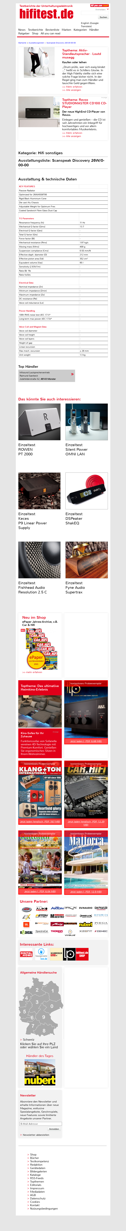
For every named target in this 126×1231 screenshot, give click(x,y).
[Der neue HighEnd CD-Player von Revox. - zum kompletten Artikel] (40, 118)
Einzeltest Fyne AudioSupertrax (75, 588)
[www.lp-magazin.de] (69, 963)
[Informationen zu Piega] (101, 925)
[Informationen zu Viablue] (70, 933)
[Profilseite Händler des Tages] (40, 1084)
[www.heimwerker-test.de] (56, 963)
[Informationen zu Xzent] (85, 933)
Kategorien (80, 30)
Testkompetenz (39, 1161)
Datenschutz (37, 1198)
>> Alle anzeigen (71, 90)
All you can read (50, 33)
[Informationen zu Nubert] (85, 925)
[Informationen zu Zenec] (101, 933)
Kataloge (35, 1175)
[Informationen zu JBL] (26, 925)
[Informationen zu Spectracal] (41, 933)
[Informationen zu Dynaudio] (85, 909)
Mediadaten (37, 1192)
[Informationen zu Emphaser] (101, 909)
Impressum (37, 1188)
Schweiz (28, 1040)
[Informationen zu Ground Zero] (70, 917)
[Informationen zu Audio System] (41, 909)
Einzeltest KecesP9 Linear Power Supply (32, 520)
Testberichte (35, 30)
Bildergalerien (38, 1171)
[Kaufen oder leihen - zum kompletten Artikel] (40, 70)
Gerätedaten (37, 1168)
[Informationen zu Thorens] (57, 933)
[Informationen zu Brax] (70, 909)
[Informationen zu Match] (41, 925)
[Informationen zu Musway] (70, 925)
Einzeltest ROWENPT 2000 (26, 449)
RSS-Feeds (37, 1178)
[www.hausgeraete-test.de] (41, 963)
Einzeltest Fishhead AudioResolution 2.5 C (32, 588)
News (22, 30)
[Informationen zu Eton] (41, 917)
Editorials (35, 1185)
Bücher (34, 1158)
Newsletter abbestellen (36, 1134)
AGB (33, 1195)
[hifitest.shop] (82, 963)
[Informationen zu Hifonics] (101, 917)
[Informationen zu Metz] (57, 925)
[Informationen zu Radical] (26, 933)
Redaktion (36, 1165)
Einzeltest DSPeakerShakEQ (74, 518)
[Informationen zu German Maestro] (57, 917)
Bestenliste (52, 30)
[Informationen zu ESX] (26, 917)
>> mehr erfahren (32, 672)
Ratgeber (24, 33)
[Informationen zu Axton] (57, 909)
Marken (66, 30)
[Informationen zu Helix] (85, 917)
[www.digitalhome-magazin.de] (26, 963)
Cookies (35, 1202)
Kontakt (34, 1205)
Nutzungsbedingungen (44, 1208)
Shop (35, 33)
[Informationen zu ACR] (26, 909)
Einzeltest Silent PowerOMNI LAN (76, 449)
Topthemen (37, 1181)
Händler (94, 30)
